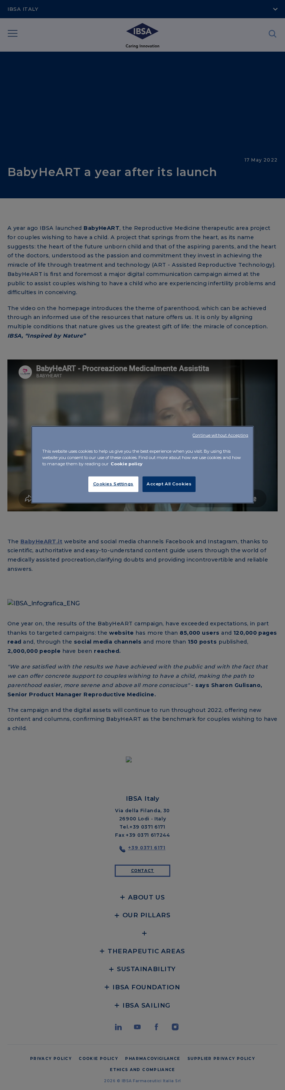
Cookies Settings (113, 484)
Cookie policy (126, 463)
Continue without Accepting (220, 435)
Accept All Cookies (169, 484)
